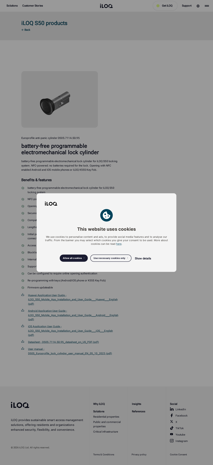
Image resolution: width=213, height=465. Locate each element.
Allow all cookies (72, 258)
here (118, 243)
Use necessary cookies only (110, 258)
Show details (143, 258)
